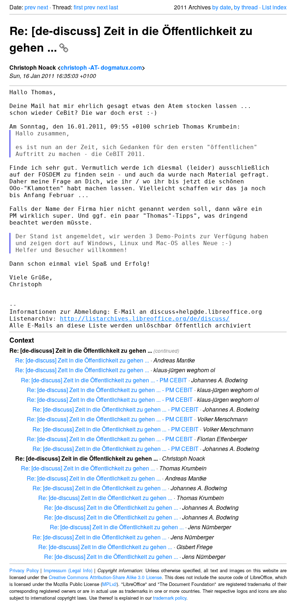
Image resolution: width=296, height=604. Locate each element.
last (113, 7)
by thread (246, 7)
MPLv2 (109, 584)
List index (274, 7)
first (78, 7)
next (42, 7)
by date (221, 7)
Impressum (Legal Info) (68, 570)
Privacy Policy (24, 570)
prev (30, 7)
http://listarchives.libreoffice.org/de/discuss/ (145, 318)
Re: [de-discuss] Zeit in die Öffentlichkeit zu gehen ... (82, 360)
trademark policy (169, 597)
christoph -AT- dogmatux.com (101, 67)
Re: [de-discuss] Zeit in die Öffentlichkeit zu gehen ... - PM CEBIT (104, 380)
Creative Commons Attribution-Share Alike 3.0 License (105, 577)
